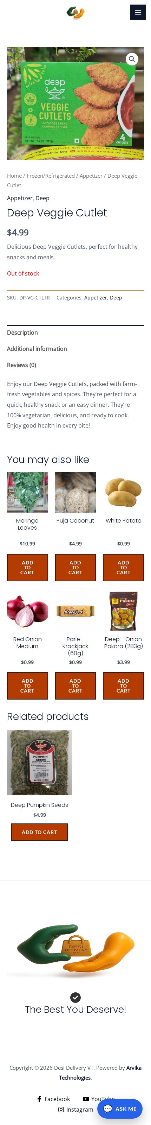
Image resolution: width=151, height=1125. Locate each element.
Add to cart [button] (39, 832)
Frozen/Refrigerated (51, 175)
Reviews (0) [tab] (21, 365)
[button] (132, 59)
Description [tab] (22, 332)
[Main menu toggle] (138, 12)
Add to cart (27, 567)
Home (14, 175)
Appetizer (91, 175)
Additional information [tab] (37, 349)
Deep (42, 198)
